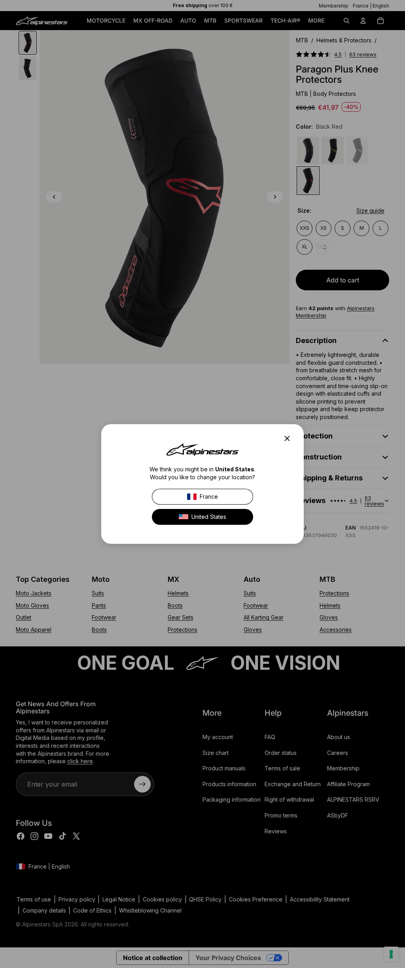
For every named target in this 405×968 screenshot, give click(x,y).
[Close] (289, 438)
